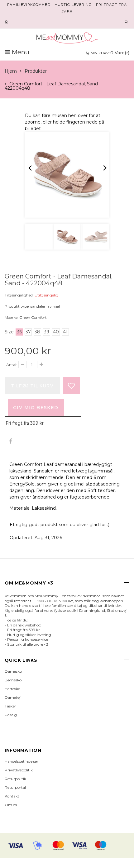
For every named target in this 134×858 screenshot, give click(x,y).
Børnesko (13, 680)
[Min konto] (7, 22)
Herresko (12, 688)
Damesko (13, 671)
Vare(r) (110, 53)
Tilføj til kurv (32, 385)
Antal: (11, 364)
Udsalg (11, 714)
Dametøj (13, 697)
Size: (10, 332)
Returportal (15, 787)
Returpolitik (15, 778)
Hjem (11, 71)
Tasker (10, 706)
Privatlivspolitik (19, 770)
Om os (11, 804)
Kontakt (12, 796)
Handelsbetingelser (21, 761)
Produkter (36, 71)
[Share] (10, 441)
